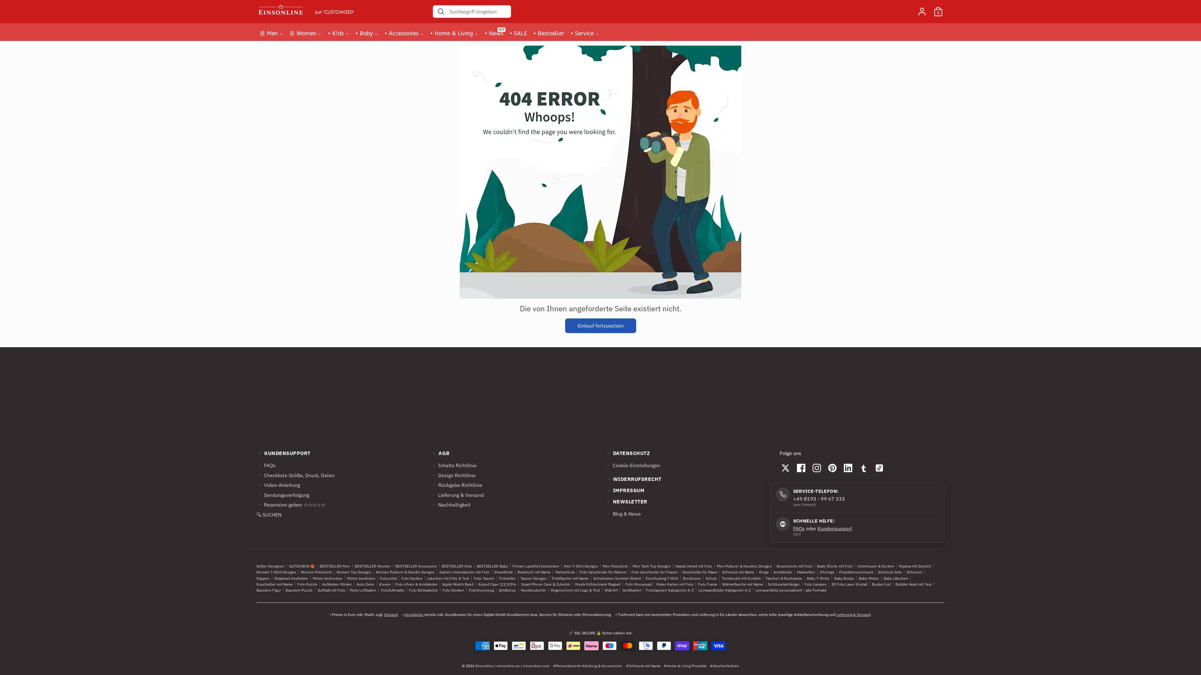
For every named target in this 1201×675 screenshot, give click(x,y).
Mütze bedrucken (327, 578)
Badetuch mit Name (534, 572)
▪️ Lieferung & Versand (457, 495)
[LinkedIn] (848, 468)
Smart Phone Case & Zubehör (545, 584)
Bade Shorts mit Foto (835, 566)
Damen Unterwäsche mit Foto (464, 572)
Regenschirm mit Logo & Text (575, 590)
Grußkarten (631, 590)
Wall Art (611, 590)
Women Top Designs (354, 572)
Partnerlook (565, 572)
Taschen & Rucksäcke (784, 578)
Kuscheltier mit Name (274, 584)
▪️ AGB (440, 453)
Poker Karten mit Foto (674, 584)
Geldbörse (507, 590)
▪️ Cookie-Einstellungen (632, 465)
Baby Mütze (869, 578)
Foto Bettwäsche (423, 590)
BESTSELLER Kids (457, 566)
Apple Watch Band (458, 584)
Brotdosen (692, 578)
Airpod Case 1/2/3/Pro (497, 584)
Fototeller (507, 578)
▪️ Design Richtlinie (453, 475)
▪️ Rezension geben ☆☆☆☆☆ (290, 505)
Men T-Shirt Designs (581, 566)
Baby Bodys (844, 578)
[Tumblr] (864, 468)
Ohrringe (827, 572)
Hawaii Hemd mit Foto (693, 566)
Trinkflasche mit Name (570, 578)
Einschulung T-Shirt (662, 578)
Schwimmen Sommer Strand (617, 578)
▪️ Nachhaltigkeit (451, 505)
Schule (711, 578)
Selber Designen (270, 566)
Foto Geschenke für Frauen (654, 572)
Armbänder (782, 572)
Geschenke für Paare (699, 572)
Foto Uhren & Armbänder (416, 584)
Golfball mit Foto (331, 590)
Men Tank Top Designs (652, 566)
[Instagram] (817, 468)
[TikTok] (879, 468)
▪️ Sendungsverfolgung (282, 495)
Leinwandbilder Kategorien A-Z (724, 590)
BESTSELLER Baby (492, 566)
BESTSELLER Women (373, 566)
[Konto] (922, 9)
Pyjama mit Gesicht (915, 566)
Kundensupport (835, 528)
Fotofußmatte (392, 590)
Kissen (385, 584)
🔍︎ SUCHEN (268, 515)
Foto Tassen (484, 578)
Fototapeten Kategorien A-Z (670, 590)
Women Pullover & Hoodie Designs (405, 572)
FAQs (799, 528)
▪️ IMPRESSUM (625, 490)
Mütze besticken (361, 578)
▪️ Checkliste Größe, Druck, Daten (295, 475)
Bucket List (881, 584)
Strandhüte (503, 572)
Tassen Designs (533, 578)
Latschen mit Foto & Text (448, 578)
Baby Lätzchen (896, 578)
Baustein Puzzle (299, 590)
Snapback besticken (291, 578)
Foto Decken (453, 590)
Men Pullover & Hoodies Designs (744, 566)
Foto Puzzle (307, 584)
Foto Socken (412, 578)
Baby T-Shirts (818, 578)
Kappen (263, 578)
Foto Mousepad (638, 584)
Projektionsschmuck (856, 572)
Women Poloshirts (316, 572)
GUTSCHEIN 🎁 (302, 566)
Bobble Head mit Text (913, 584)
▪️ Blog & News (623, 514)
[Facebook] (801, 468)
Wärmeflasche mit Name (742, 584)
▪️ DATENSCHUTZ (627, 453)
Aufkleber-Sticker (337, 584)
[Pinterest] (833, 468)
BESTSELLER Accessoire (416, 566)
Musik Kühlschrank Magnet (598, 584)
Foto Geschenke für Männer (603, 572)
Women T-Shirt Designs (276, 572)
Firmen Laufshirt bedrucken (536, 566)
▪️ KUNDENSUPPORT (283, 453)
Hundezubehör (533, 590)
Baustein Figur (268, 590)
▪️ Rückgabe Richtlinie (456, 485)
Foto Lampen (815, 584)
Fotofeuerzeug (481, 590)
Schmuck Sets (890, 572)
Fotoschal (388, 578)
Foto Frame (707, 584)
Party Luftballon (363, 590)
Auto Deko (365, 584)
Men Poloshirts (615, 566)
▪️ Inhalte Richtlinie (454, 465)
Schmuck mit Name (738, 572)
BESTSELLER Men (335, 566)
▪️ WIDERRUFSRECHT (633, 479)
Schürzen (914, 572)
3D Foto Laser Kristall (849, 584)
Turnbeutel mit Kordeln (741, 578)
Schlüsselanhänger (784, 584)
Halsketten (806, 572)
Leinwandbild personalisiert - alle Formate (791, 590)
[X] (786, 468)
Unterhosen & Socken (875, 566)
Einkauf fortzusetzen (601, 325)
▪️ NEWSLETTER (626, 501)
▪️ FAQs (266, 465)
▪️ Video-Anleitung (278, 485)
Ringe (764, 572)
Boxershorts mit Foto (794, 566)
